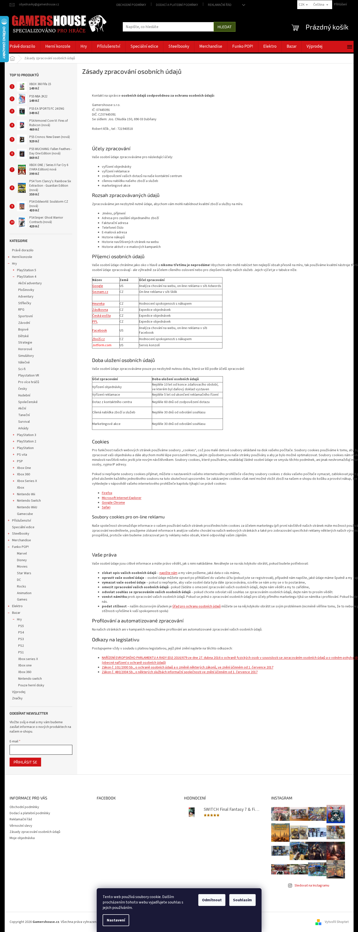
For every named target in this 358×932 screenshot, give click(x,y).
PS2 (21, 645)
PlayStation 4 (26, 276)
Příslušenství (21, 520)
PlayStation (25, 448)
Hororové (25, 349)
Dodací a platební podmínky (177, 5)
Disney (22, 560)
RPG (21, 309)
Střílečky (24, 303)
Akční (22, 408)
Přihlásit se (25, 762)
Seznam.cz (100, 291)
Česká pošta (101, 315)
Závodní (24, 322)
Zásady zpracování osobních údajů (35, 831)
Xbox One (24, 468)
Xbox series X (28, 659)
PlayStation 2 (26, 441)
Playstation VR (28, 375)
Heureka (98, 303)
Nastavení (116, 920)
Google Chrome (113, 502)
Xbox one (25, 665)
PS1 (21, 652)
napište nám (168, 573)
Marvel (22, 553)
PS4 (21, 632)
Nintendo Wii (26, 494)
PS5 (21, 626)
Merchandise (21, 540)
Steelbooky (20, 533)
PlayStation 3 (26, 435)
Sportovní (25, 316)
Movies (22, 566)
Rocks (21, 586)
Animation (24, 593)
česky (22, 388)
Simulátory (26, 355)
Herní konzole (22, 257)
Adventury (25, 296)
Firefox (107, 493)
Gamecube (25, 513)
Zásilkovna (100, 309)
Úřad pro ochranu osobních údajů (196, 606)
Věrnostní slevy (21, 825)
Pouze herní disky (31, 685)
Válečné (24, 362)
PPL (95, 321)
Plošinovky (26, 289)
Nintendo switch (30, 678)
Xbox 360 (23, 474)
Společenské (28, 402)
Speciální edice (23, 527)
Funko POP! (20, 546)
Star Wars (24, 573)
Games (22, 599)
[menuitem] (22, 46)
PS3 (21, 639)
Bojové (23, 329)
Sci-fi (22, 369)
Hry (14, 263)
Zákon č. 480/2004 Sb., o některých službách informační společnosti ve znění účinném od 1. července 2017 (180, 672)
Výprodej (18, 692)
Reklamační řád (220, 5)
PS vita (22, 454)
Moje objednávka (22, 838)
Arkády (23, 428)
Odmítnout (212, 900)
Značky (17, 698)
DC (19, 579)
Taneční (24, 415)
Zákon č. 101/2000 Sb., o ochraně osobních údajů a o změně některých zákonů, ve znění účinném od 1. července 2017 (187, 667)
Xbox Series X (27, 481)
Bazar (16, 612)
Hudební (24, 395)
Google (97, 286)
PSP (20, 461)
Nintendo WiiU (27, 507)
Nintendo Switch (29, 500)
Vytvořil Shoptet (337, 921)
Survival (24, 421)
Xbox (20, 487)
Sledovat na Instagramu (312, 885)
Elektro (17, 606)
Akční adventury (30, 283)
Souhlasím (242, 900)
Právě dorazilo (22, 250)
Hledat (225, 26)
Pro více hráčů (28, 382)
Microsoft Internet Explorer (121, 498)
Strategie (25, 342)
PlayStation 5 (26, 270)
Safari (106, 507)
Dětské (23, 336)
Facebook (99, 330)
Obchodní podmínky (131, 5)
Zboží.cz (98, 339)
